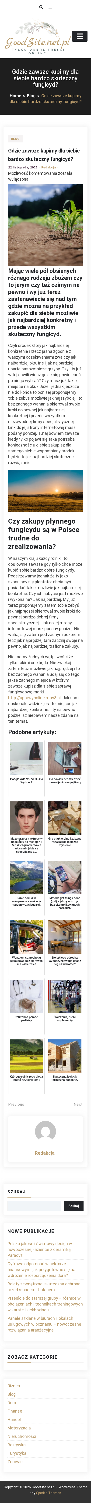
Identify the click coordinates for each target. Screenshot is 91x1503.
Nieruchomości (21, 1436)
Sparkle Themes (48, 1493)
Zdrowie (15, 1461)
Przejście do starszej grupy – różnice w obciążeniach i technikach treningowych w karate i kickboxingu (45, 1304)
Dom (11, 1402)
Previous (16, 1104)
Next (78, 1104)
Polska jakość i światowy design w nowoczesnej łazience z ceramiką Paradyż (39, 1249)
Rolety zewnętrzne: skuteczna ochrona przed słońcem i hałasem (43, 1286)
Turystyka (16, 1453)
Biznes (13, 1385)
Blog (15, 139)
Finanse (14, 1411)
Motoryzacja (19, 1427)
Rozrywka (16, 1444)
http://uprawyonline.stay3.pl (34, 697)
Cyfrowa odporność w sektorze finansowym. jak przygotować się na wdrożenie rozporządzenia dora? (41, 1269)
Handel (14, 1419)
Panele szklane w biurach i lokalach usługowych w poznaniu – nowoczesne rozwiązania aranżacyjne (44, 1324)
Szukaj (16, 1191)
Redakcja (48, 167)
